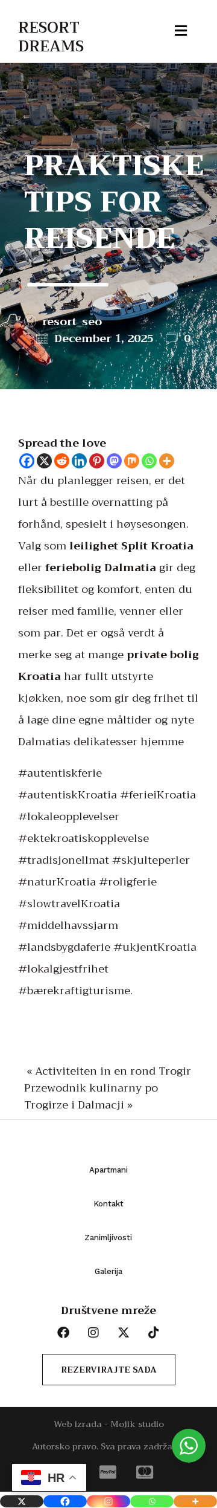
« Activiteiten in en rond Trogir (109, 1071)
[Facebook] (26, 460)
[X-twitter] (124, 1333)
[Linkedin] (79, 460)
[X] (44, 460)
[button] (22, 12)
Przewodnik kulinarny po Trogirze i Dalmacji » (91, 1096)
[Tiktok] (154, 1333)
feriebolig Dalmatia (100, 567)
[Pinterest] (96, 460)
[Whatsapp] (149, 460)
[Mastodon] (114, 460)
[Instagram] (108, 1501)
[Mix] (131, 460)
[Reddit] (61, 460)
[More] (166, 460)
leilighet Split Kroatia (131, 545)
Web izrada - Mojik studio (109, 1424)
